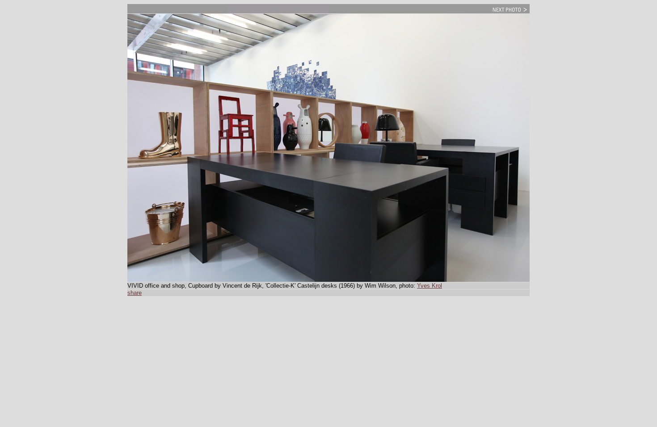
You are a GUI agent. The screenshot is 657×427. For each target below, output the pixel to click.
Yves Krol (429, 285)
